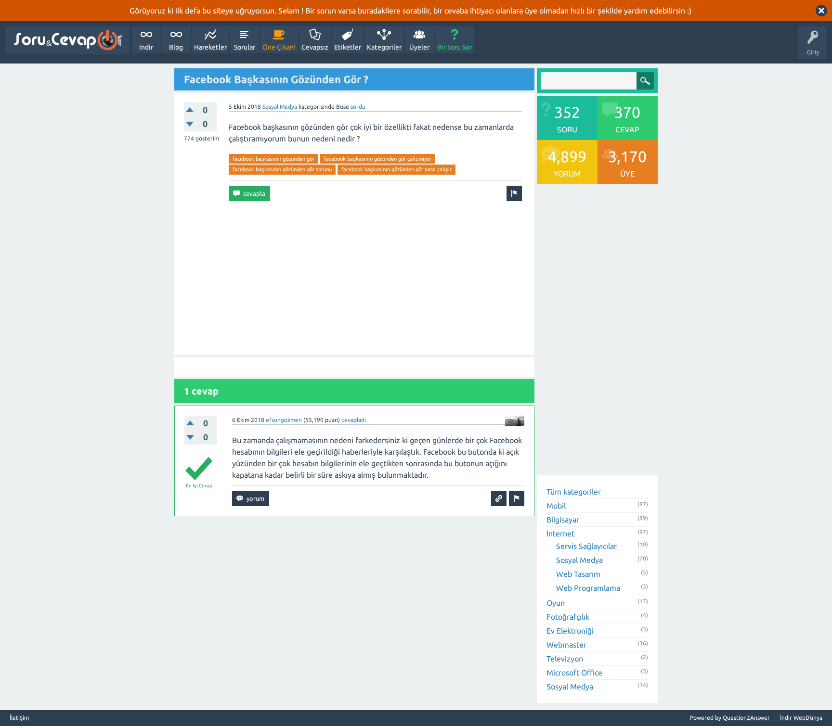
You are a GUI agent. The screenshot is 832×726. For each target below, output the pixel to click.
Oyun (555, 603)
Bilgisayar (562, 519)
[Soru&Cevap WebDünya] (67, 40)
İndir (146, 47)
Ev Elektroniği (570, 630)
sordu (358, 106)
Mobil (556, 505)
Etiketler (347, 47)
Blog (176, 47)
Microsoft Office (574, 672)
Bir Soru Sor (454, 47)
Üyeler (419, 47)
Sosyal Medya (279, 106)
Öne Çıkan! (279, 47)
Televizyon (564, 658)
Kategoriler (384, 47)
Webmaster (566, 644)
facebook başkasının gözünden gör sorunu (282, 169)
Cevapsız (314, 47)
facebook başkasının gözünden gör (273, 159)
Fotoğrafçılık (567, 616)
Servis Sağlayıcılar (586, 546)
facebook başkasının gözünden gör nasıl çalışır (396, 169)
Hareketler (210, 47)
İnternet (560, 533)
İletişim (19, 718)
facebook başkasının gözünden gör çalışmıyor (377, 159)
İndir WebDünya (801, 717)
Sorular (244, 47)
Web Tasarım (578, 574)
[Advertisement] (354, 278)
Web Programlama (588, 588)
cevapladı (353, 420)
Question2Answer (746, 717)
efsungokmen (284, 420)
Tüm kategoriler (573, 491)
